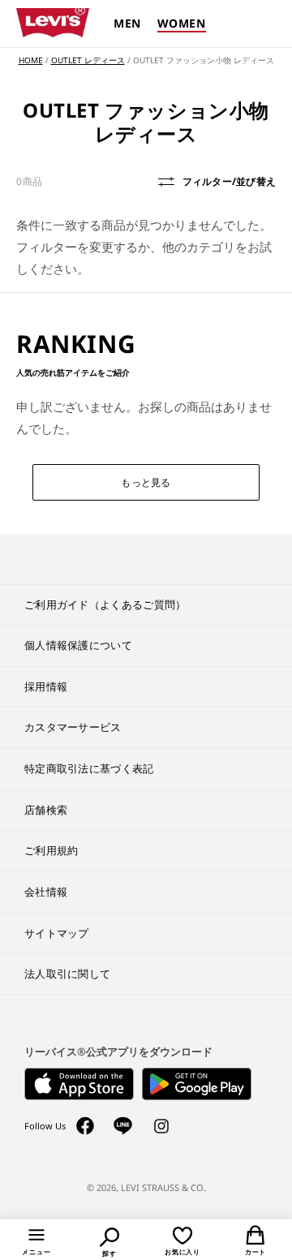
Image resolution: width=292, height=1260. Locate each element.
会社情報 (45, 891)
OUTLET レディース (88, 60)
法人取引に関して (67, 973)
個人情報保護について (78, 645)
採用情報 (45, 686)
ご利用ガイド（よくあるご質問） (105, 604)
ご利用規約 (51, 850)
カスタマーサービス (73, 727)
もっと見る (145, 482)
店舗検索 (45, 809)
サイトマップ (56, 933)
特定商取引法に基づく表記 (89, 768)
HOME (31, 60)
